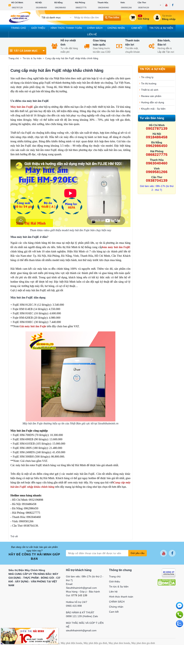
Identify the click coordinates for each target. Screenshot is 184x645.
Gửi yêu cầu (137, 553)
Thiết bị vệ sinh (149, 89)
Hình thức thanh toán (66, 27)
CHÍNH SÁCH (94, 27)
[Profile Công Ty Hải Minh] (29, 635)
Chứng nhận (116, 27)
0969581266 (126, 7)
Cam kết (136, 27)
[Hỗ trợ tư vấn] (179, 614)
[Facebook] (173, 5)
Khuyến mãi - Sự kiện (153, 108)
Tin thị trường (148, 83)
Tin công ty (147, 77)
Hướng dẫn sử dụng (152, 102)
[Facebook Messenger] (179, 605)
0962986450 (60, 7)
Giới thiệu (38, 27)
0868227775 (81, 7)
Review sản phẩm (151, 96)
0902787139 (17, 7)
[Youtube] (166, 5)
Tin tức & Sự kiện (161, 27)
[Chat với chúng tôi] (179, 623)
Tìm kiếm (113, 17)
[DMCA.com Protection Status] (167, 582)
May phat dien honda (119, 643)
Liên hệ (92, 34)
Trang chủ (18, 27)
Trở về (14, 536)
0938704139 (143, 7)
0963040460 (103, 7)
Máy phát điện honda (71, 643)
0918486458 (41, 7)
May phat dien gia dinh (143, 643)
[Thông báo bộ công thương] (169, 572)
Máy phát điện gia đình (95, 643)
